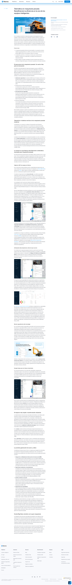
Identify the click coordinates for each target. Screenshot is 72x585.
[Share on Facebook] (51, 36)
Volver (7, 8)
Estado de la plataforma (29, 566)
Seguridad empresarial (65, 552)
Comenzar (67, 1)
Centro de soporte (28, 557)
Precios (34, 1)
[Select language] (53, 1)
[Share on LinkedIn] (57, 36)
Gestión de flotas (16, 552)
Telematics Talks (28, 554)
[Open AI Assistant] (69, 582)
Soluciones (21, 1)
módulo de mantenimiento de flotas (22, 306)
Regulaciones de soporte (65, 559)
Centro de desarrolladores (6, 565)
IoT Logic (2, 554)
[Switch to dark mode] (56, 1)
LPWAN (19, 235)
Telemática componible (41, 552)
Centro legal (60, 579)
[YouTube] (32, 576)
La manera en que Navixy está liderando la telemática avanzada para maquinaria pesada (59, 25)
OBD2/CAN (42, 168)
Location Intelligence (4, 552)
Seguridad (63, 557)
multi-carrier (16, 234)
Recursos (28, 1)
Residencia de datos (64, 554)
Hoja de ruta (27, 561)
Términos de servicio (53, 579)
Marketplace (3, 567)
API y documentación (29, 559)
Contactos (51, 557)
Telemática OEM (40, 554)
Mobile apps (39, 560)
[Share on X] (54, 36)
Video (20, 170)
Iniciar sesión (60, 1)
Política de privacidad (45, 579)
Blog (26, 552)
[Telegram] (39, 576)
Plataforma (14, 1)
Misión (50, 552)
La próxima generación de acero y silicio (57, 28)
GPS (39, 168)
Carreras (50, 554)
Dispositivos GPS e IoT (5, 559)
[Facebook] (37, 576)
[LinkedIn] (34, 576)
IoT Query (3, 557)
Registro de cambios (29, 564)
